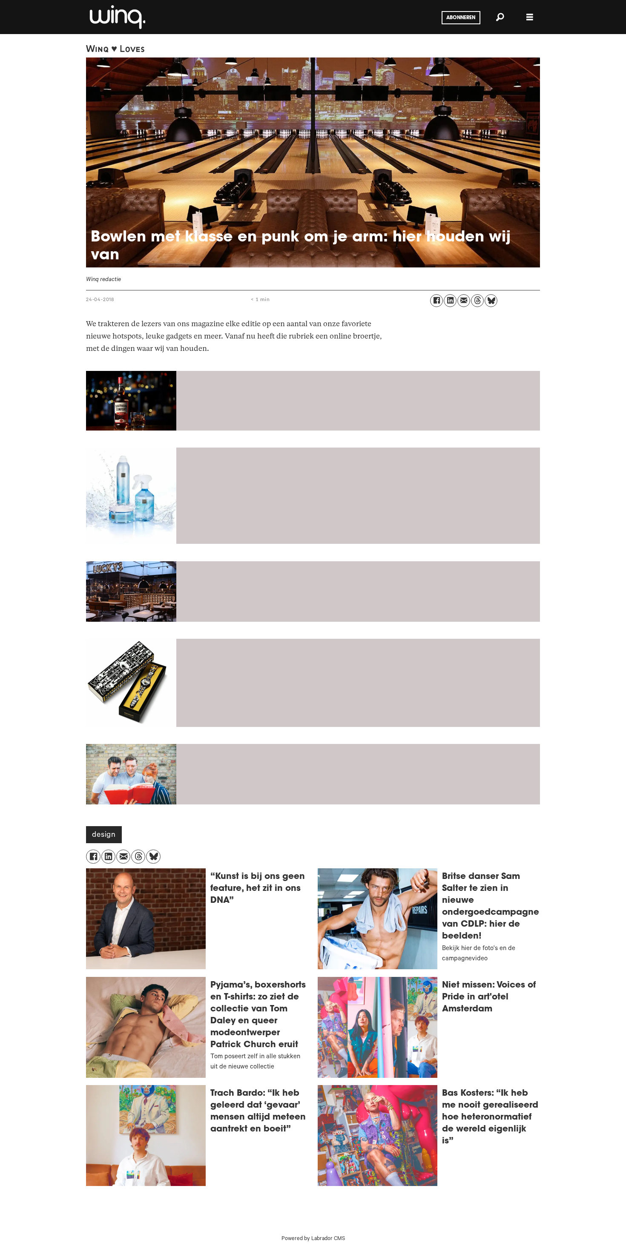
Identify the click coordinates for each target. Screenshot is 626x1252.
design (104, 835)
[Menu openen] (530, 17)
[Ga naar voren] (116, 17)
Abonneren (460, 18)
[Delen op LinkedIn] (450, 300)
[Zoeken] (500, 17)
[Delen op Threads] (477, 300)
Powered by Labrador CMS (313, 1239)
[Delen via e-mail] (463, 300)
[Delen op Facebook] (436, 300)
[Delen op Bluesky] (491, 300)
